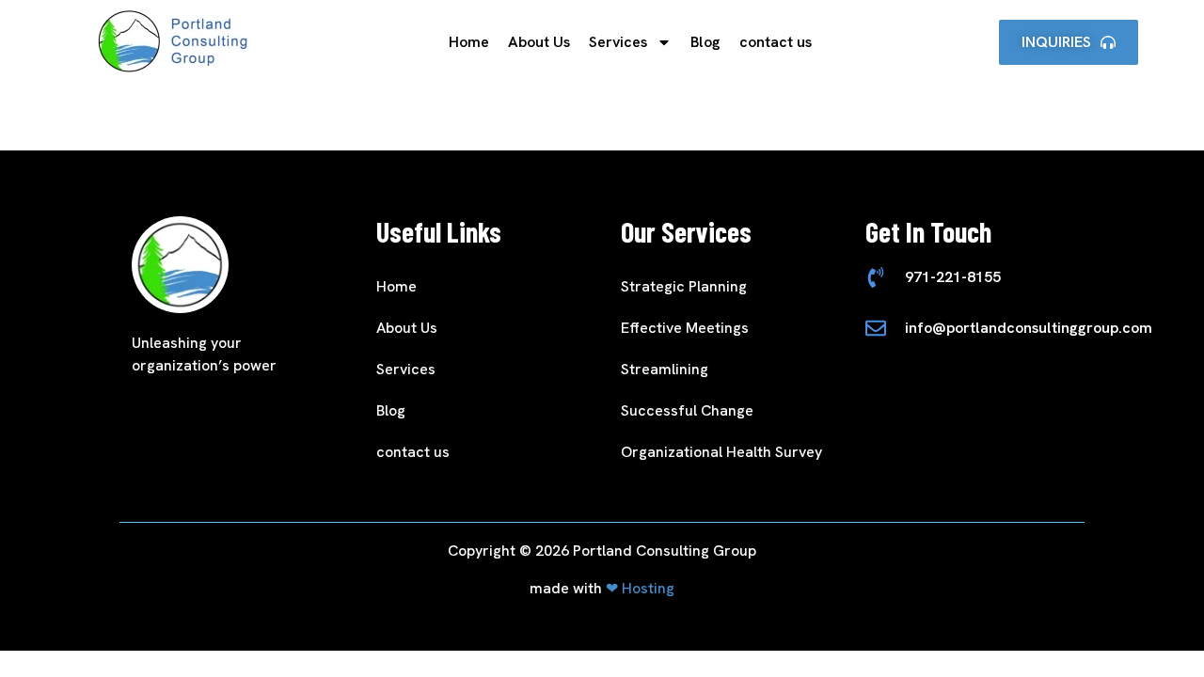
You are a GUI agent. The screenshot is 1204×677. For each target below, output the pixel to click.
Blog (705, 42)
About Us (539, 42)
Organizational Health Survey (721, 452)
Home (469, 42)
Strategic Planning (684, 286)
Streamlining (664, 369)
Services (618, 42)
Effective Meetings (685, 328)
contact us (775, 42)
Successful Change (687, 410)
